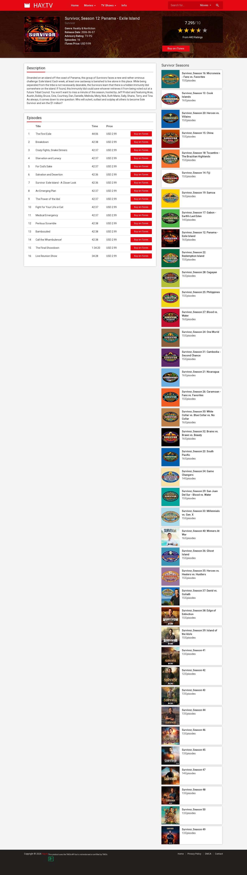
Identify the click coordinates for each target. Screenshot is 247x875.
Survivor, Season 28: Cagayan (199, 272)
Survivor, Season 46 (193, 729)
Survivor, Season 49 (193, 829)
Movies (89, 5)
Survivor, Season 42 (193, 670)
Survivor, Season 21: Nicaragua (200, 371)
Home (75, 5)
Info (124, 5)
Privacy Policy (194, 854)
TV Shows (107, 5)
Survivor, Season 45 (193, 749)
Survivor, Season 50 (193, 809)
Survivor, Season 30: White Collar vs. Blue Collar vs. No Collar (198, 415)
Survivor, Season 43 (193, 690)
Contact (219, 854)
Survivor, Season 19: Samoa (198, 192)
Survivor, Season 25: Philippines (201, 292)
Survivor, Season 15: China (197, 133)
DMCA (208, 854)
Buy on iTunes (176, 48)
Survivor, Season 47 (193, 769)
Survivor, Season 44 (193, 710)
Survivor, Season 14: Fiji (196, 172)
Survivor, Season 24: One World (200, 331)
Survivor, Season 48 (193, 789)
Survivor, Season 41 (193, 650)
